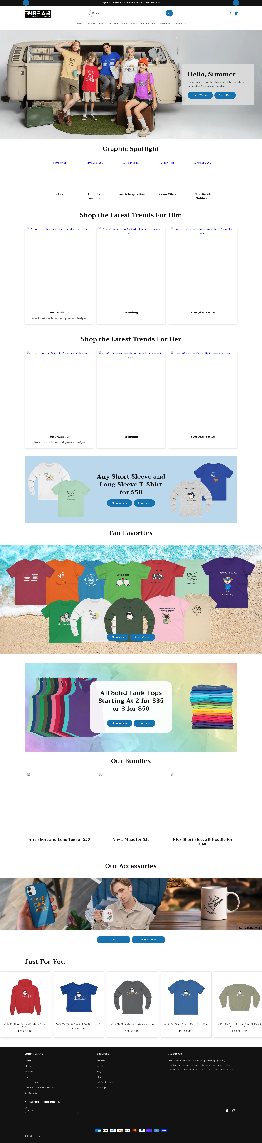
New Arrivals (58, 294)
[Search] (169, 13)
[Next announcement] (236, 3)
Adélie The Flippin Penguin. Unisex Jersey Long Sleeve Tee (132, 1025)
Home (28, 1061)
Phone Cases (148, 939)
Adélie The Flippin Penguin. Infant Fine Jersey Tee (79, 1024)
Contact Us (31, 1093)
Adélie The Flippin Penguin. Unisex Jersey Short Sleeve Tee (186, 1025)
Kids (27, 1077)
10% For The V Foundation (39, 1087)
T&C (99, 1077)
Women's (30, 1071)
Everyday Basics (203, 290)
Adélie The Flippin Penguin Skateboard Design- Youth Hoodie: (25, 1025)
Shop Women (200, 95)
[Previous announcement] (26, 3)
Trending (127, 290)
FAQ (99, 1071)
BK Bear (37, 1136)
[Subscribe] (76, 1110)
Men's (28, 1066)
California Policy (105, 1082)
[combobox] (131, 13)
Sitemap (101, 1087)
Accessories (31, 1082)
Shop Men (225, 95)
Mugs (113, 939)
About (100, 1066)
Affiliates (102, 1061)
